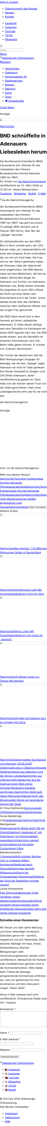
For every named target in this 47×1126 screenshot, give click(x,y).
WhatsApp (11, 39)
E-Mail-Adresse (10, 1039)
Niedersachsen (14, 80)
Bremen (9, 84)
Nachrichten (12, 68)
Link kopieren (41, 507)
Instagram (11, 27)
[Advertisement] (23, 439)
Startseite (6, 506)
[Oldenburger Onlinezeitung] (17, 1063)
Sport (8, 96)
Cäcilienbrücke (33, 812)
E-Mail (42, 193)
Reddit (32, 193)
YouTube (10, 31)
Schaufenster (16, 100)
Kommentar (7, 1009)
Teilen (32, 507)
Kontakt (9, 16)
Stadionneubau (15, 812)
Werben (9, 12)
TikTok (9, 35)
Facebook (11, 23)
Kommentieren (20, 506)
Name (4, 1032)
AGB (7, 1121)
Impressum (11, 1113)
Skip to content (9, 2)
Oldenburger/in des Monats (21, 8)
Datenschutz (12, 1117)
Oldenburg (11, 72)
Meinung (10, 88)
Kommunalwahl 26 (16, 76)
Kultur (8, 92)
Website (5, 1049)
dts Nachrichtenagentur (32, 181)
